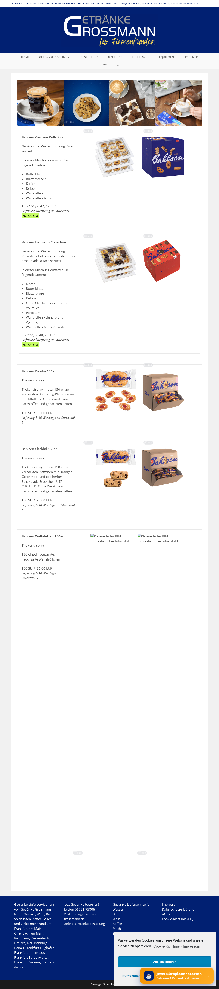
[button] (24, 122)
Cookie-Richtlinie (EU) (177, 919)
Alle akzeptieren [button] (164, 961)
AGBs (166, 914)
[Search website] (118, 65)
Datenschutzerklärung (178, 909)
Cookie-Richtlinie (166, 946)
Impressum (191, 946)
